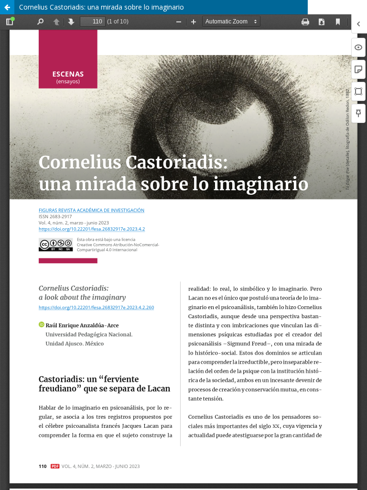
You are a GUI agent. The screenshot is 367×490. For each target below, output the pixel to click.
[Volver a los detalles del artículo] (7, 7)
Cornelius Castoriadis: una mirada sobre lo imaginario (101, 6)
